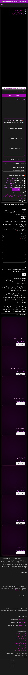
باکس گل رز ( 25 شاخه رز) (18, 368)
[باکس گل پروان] (15, 506)
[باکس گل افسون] (15, 446)
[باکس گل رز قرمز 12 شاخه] (15, 327)
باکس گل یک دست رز (19, 398)
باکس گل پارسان (21, 547)
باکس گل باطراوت (20, 428)
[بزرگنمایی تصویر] (25, 656)
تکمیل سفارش (16, 189)
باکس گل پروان (21, 517)
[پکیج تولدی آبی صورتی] (15, 476)
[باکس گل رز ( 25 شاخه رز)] (15, 357)
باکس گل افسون (21, 458)
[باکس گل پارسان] (15, 536)
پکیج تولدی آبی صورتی (19, 487)
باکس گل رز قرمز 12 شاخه (18, 338)
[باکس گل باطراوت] (15, 416)
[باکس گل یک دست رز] (15, 387)
